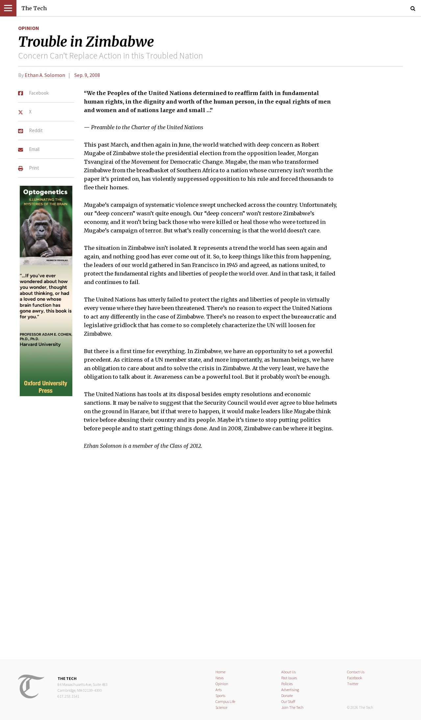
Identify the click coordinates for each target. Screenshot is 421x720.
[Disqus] (210, 558)
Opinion (28, 28)
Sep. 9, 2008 (87, 75)
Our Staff (288, 701)
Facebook (354, 677)
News (219, 677)
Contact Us (355, 671)
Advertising (290, 689)
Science (221, 707)
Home (220, 671)
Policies (287, 683)
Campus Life (225, 701)
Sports (220, 695)
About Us (288, 671)
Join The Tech (292, 707)
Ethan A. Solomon (45, 75)
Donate (287, 695)
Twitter (353, 683)
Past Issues (289, 677)
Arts (218, 689)
